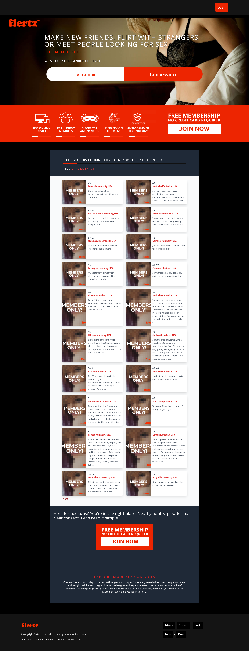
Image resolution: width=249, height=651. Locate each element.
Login (221, 7)
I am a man (85, 74)
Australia (26, 639)
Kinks (181, 634)
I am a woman (163, 74)
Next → (67, 498)
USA (79, 639)
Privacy (169, 625)
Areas (168, 634)
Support (183, 625)
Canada (39, 639)
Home (67, 169)
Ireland (50, 639)
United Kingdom (65, 639)
